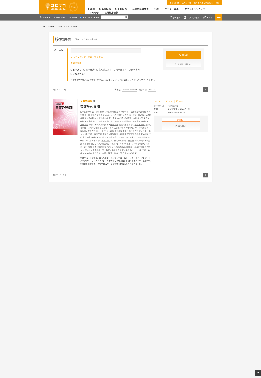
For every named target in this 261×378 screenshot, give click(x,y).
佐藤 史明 (122, 131)
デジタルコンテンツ (194, 9)
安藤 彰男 (100, 112)
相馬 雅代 (129, 150)
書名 (98, 17)
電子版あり (121, 69)
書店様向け (174, 3)
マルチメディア (78, 57)
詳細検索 (51, 26)
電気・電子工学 (95, 57)
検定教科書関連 (141, 9)
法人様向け (186, 3)
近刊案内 (122, 9)
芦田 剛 (123, 144)
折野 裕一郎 (85, 115)
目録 (217, 3)
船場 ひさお (108, 128)
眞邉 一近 (118, 153)
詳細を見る (180, 126)
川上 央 (103, 131)
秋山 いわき (111, 115)
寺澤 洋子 (114, 125)
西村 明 (123, 134)
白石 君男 (115, 121)
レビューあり (79, 74)
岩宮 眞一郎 (140, 125)
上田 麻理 (84, 125)
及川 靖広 (117, 118)
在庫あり (77, 69)
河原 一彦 (146, 131)
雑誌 (156, 9)
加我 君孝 (104, 137)
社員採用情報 (111, 12)
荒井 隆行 (92, 121)
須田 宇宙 (98, 134)
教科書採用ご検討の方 (203, 3)
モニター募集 (172, 9)
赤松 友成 (88, 147)
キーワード (87, 17)
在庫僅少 (90, 69)
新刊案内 (106, 9)
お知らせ (94, 12)
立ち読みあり (105, 69)
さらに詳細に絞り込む (183, 64)
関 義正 (131, 140)
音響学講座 (76, 63)
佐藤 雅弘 (137, 115)
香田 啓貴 (106, 140)
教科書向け (136, 69)
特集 (92, 9)
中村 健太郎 (138, 118)
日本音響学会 (86, 112)
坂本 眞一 (126, 112)
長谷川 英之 (93, 118)
